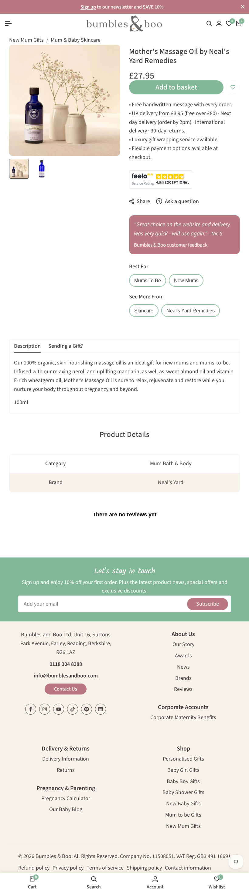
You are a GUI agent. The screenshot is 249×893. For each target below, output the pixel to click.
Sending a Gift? (65, 346)
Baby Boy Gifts (183, 782)
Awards (183, 656)
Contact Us (65, 689)
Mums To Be (147, 280)
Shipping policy (144, 868)
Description (27, 346)
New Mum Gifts (26, 40)
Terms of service (105, 868)
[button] (233, 87)
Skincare (143, 310)
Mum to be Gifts (183, 815)
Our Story (183, 645)
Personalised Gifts (183, 759)
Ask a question (181, 201)
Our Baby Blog (65, 810)
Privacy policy (68, 868)
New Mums (186, 280)
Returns (66, 771)
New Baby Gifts (183, 804)
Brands (183, 679)
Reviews (183, 690)
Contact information (188, 868)
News (183, 667)
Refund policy (33, 868)
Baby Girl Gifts (183, 771)
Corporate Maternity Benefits (183, 718)
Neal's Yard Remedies (190, 310)
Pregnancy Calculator (65, 799)
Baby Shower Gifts (183, 793)
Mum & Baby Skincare (76, 40)
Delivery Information (65, 759)
